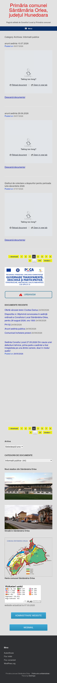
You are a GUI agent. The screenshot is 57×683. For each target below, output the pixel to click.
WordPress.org (9, 663)
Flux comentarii (10, 660)
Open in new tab (40, 84)
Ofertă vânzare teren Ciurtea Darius (21, 309)
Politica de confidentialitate (40, 673)
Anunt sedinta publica (15, 328)
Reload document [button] (19, 84)
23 (40, 432)
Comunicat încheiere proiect (18, 332)
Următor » (47, 261)
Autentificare (9, 653)
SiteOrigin (32, 676)
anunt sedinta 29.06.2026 (16, 113)
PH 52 (8, 324)
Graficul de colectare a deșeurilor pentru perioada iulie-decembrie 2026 (28, 185)
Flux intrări (8, 656)
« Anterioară (13, 257)
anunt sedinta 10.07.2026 (16, 43)
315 (39, 261)
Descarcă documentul (15, 97)
